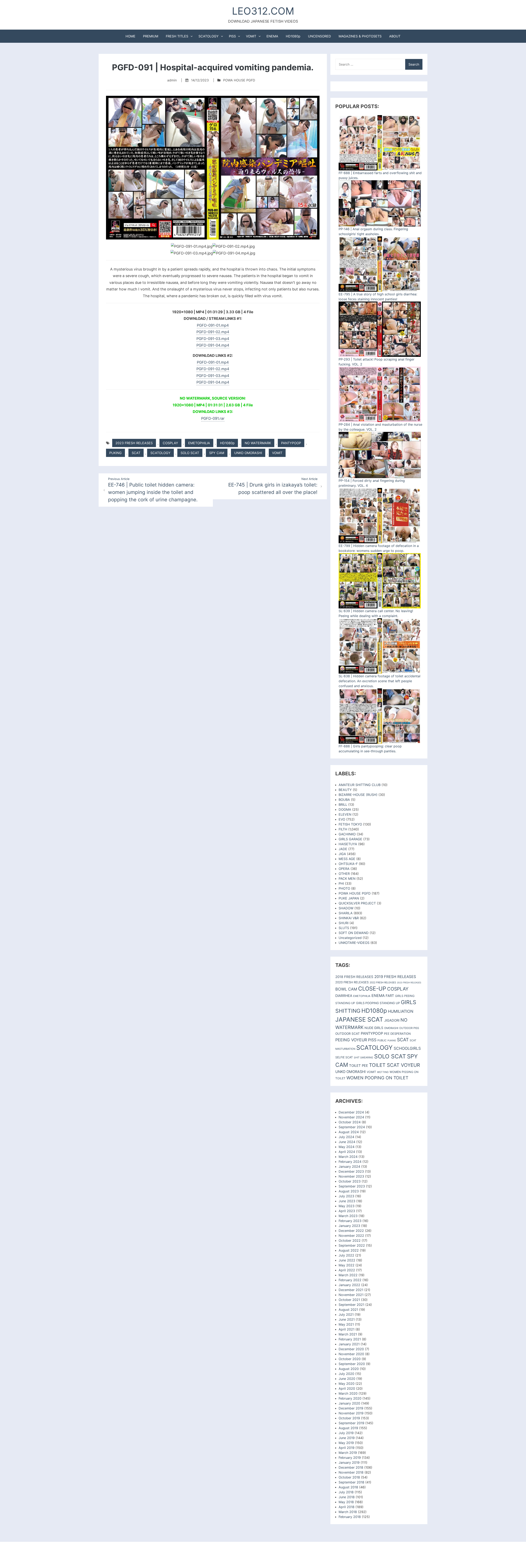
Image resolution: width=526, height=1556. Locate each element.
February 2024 (350, 1161)
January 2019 (349, 1462)
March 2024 (348, 1157)
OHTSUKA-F (348, 864)
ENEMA (272, 36)
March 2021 (348, 1334)
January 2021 (349, 1344)
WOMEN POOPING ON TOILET (377, 1077)
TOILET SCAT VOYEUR (394, 1065)
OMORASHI (391, 1028)
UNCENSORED (319, 36)
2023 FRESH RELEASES (134, 443)
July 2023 (346, 1196)
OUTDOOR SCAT (347, 1034)
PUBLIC (381, 1040)
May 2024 (346, 1147)
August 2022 (349, 1250)
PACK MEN (347, 878)
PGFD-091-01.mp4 (213, 325)
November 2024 (351, 1117)
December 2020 (351, 1349)
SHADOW (346, 908)
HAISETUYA (348, 844)
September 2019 (351, 1423)
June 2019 (347, 1438)
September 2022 (352, 1245)
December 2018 (351, 1467)
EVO (342, 819)
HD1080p (293, 36)
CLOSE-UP (372, 988)
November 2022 (351, 1235)
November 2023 (351, 1176)
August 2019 (348, 1428)
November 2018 (351, 1472)
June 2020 (347, 1379)
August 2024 (349, 1132)
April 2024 (347, 1152)
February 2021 (350, 1339)
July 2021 (346, 1314)
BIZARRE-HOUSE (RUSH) (358, 795)
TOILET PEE (358, 1066)
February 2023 (350, 1221)
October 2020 (350, 1359)
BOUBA (344, 800)
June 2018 (347, 1497)
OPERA (344, 869)
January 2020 (349, 1403)
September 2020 (352, 1364)
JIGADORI (391, 1020)
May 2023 (346, 1206)
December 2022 (351, 1231)
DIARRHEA (343, 996)
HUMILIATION (400, 1011)
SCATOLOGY (208, 36)
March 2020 (348, 1393)
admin (172, 80)
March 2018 (348, 1512)
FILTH (343, 829)
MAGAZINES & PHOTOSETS (360, 36)
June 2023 (347, 1201)
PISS (232, 36)
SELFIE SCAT (344, 1057)
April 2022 (347, 1270)
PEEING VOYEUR (351, 1039)
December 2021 (351, 1290)
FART (390, 996)
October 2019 (349, 1418)
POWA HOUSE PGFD (239, 80)
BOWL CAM (346, 989)
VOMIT (251, 36)
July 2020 (346, 1374)
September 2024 (352, 1127)
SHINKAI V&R (349, 918)
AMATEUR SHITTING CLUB (360, 785)
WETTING (383, 1072)
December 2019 (351, 1408)
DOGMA (345, 809)
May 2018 (346, 1502)
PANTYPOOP (291, 443)
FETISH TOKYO (350, 824)
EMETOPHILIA (199, 443)
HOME (130, 36)
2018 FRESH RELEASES (354, 977)
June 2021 (347, 1319)
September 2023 (352, 1186)
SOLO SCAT (190, 453)
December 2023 (351, 1171)
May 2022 (346, 1265)
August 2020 (349, 1369)
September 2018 (351, 1482)
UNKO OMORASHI (248, 453)
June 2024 (347, 1142)
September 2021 (351, 1305)
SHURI (343, 923)
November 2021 (351, 1295)
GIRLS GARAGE (350, 839)
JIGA (342, 854)
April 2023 (347, 1211)
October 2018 (349, 1477)
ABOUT (394, 36)
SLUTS (344, 928)
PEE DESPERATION (397, 1033)
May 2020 (346, 1383)
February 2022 (350, 1280)
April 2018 (346, 1507)
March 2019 (348, 1453)
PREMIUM (150, 36)
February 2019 (350, 1457)
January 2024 (349, 1166)
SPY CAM (216, 453)
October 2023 (350, 1181)
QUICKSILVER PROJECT (357, 903)
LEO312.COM (263, 11)
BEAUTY (345, 790)
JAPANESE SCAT (359, 1019)
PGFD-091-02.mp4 (212, 332)
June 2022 (347, 1260)
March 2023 (348, 1216)
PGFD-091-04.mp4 (212, 345)
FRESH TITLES (177, 36)
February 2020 (350, 1398)
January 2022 (349, 1285)
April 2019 (346, 1448)
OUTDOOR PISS (409, 1028)
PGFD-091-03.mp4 (212, 338)
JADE (343, 849)
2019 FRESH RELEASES (395, 976)
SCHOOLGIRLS (407, 1048)
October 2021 (349, 1300)
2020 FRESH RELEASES (352, 982)
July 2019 (346, 1433)
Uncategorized (350, 938)
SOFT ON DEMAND (354, 933)
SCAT (136, 453)
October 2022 (350, 1240)
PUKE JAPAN (349, 898)
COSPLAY (170, 443)
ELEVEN (345, 814)
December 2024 (351, 1112)
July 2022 (346, 1255)
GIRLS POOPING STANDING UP (378, 1003)
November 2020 (351, 1354)
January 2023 (349, 1226)
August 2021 (348, 1309)
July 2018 (346, 1492)
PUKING (115, 453)
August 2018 (348, 1487)
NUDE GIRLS (374, 1028)
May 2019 (346, 1443)
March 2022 (348, 1275)
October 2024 (350, 1122)
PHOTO (344, 888)
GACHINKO (347, 834)
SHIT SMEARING (363, 1057)
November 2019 (351, 1413)
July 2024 (346, 1137)
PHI (341, 883)
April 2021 (346, 1329)
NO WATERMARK (258, 443)
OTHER (344, 874)
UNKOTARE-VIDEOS (354, 943)
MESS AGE (347, 859)
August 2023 (349, 1191)
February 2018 (350, 1517)
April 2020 (347, 1388)
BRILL (343, 804)
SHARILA (346, 913)
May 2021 (346, 1324)
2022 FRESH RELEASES (383, 982)
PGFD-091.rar (213, 418)
